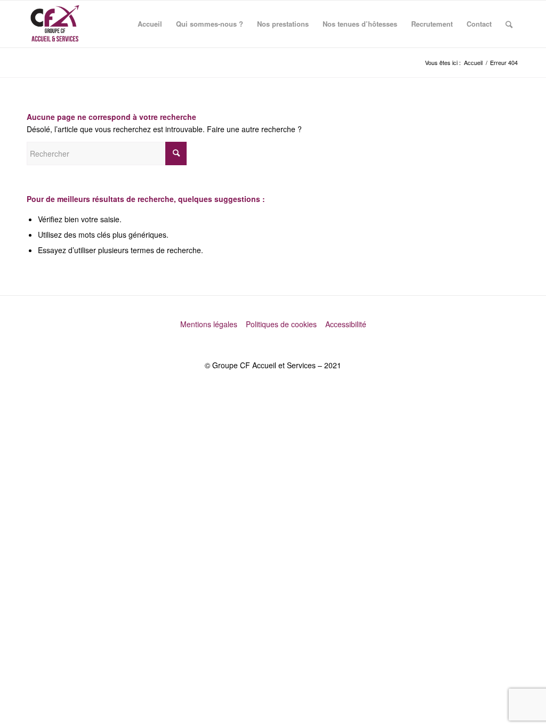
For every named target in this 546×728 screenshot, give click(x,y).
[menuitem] (150, 24)
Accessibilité (345, 324)
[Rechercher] (509, 24)
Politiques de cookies (282, 324)
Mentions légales (209, 324)
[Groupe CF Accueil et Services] (55, 24)
